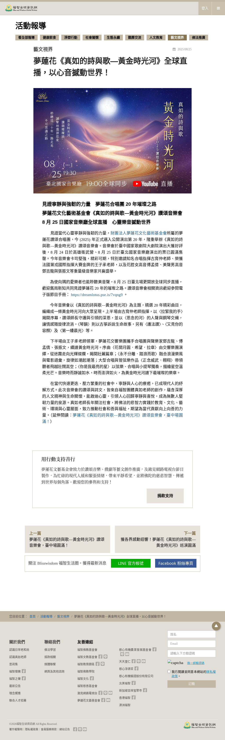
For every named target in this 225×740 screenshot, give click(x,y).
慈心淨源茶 (126, 668)
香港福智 (125, 697)
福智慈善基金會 (87, 686)
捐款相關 (50, 657)
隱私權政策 (31, 729)
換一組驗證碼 (195, 662)
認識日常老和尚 (19, 649)
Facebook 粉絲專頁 (175, 563)
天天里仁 (125, 661)
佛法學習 (50, 649)
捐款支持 (165, 496)
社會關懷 (92, 37)
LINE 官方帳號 (130, 563)
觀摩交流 (134, 37)
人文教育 (156, 37)
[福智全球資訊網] (20, 8)
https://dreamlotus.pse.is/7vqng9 (97, 294)
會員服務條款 (49, 729)
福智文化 (83, 678)
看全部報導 (26, 37)
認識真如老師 (17, 657)
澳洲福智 (125, 705)
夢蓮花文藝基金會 (88, 700)
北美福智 (125, 683)
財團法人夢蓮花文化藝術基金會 (139, 233)
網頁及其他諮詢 (54, 671)
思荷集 (13, 664)
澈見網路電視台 (87, 693)
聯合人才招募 (17, 700)
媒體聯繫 (50, 664)
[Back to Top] (216, 626)
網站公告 (64, 729)
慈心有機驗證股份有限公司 (136, 676)
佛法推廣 (198, 37)
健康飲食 (49, 37)
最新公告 (15, 686)
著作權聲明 (15, 729)
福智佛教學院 (85, 671)
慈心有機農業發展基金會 (135, 649)
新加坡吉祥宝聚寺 (130, 690)
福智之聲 (15, 678)
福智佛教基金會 (87, 649)
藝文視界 (177, 37)
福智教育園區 (85, 664)
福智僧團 (15, 671)
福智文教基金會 (87, 657)
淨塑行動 (70, 37)
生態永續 (113, 37)
